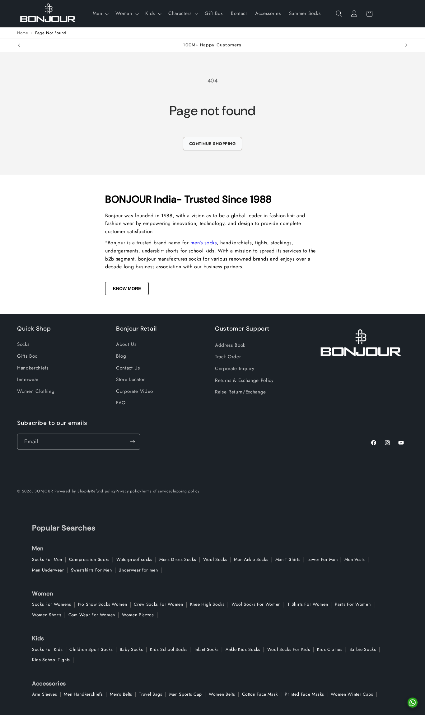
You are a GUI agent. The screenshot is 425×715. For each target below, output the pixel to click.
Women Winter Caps (352, 694)
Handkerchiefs (33, 368)
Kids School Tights (51, 659)
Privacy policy (128, 491)
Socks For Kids (47, 649)
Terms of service (155, 491)
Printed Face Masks (304, 694)
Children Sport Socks (91, 649)
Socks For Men (47, 559)
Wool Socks (215, 559)
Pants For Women (353, 604)
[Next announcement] (406, 45)
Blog (121, 356)
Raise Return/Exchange (240, 391)
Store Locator (130, 379)
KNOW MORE (127, 288)
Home (22, 33)
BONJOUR (44, 491)
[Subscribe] (132, 442)
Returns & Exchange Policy (244, 380)
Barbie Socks (362, 649)
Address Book (230, 345)
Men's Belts (121, 694)
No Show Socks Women (102, 604)
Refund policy (103, 491)
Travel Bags (150, 694)
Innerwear (28, 379)
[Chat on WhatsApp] (412, 702)
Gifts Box (27, 356)
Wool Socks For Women (256, 604)
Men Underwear (48, 570)
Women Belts (222, 694)
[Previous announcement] (19, 45)
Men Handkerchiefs (83, 694)
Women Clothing (35, 391)
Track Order (228, 356)
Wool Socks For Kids (288, 649)
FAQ (121, 402)
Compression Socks (89, 559)
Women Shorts (47, 615)
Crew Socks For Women (158, 604)
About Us (126, 344)
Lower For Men (322, 559)
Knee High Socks (207, 604)
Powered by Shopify (72, 491)
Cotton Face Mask (260, 694)
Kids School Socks (169, 649)
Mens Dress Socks (177, 559)
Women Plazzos (138, 615)
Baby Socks (131, 649)
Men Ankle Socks (251, 559)
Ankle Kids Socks (243, 649)
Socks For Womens (51, 604)
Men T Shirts (288, 559)
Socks (23, 344)
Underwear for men (138, 570)
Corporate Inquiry (234, 368)
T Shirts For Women (307, 604)
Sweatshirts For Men (91, 570)
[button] (100, 14)
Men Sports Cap (185, 694)
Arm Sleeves (44, 694)
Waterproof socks (134, 559)
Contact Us (128, 368)
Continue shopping (212, 144)
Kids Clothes (330, 649)
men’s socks (203, 242)
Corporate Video (134, 391)
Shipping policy (184, 491)
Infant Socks (206, 649)
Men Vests (354, 559)
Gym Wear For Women (91, 615)
